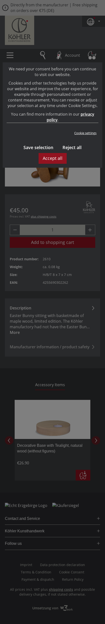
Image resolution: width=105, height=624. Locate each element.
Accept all (53, 158)
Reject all (72, 147)
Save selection (38, 147)
